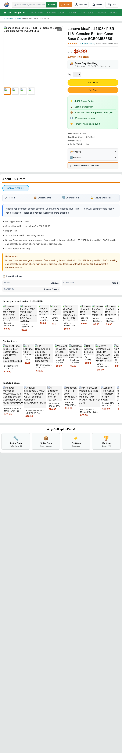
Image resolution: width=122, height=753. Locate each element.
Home (6, 18)
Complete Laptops (55, 12)
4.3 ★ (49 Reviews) (86, 43)
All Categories (16, 13)
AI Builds (72, 12)
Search (51, 4)
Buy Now (93, 90)
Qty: (70, 74)
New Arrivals (37, 12)
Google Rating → (86, 101)
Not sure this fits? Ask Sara (86, 165)
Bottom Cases (15, 18)
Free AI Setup (86, 12)
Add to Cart (93, 82)
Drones (113, 12)
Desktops (101, 12)
